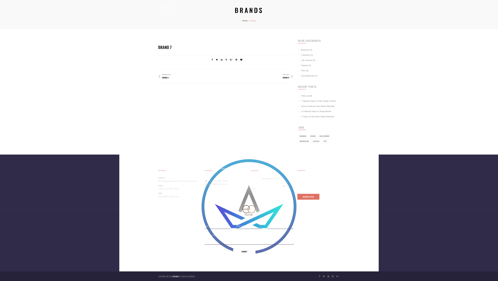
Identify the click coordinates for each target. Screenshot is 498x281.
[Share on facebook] (212, 60)
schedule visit (308, 196)
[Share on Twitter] (217, 60)
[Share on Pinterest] (236, 60)
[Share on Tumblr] (226, 60)
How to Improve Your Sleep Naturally (317, 106)
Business (305, 49)
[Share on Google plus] (231, 60)
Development (325, 136)
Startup (304, 65)
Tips (325, 141)
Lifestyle (316, 141)
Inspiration (304, 141)
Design (313, 136)
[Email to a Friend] (241, 60)
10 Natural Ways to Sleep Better (316, 111)
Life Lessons (306, 60)
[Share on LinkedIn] (222, 60)
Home (245, 20)
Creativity (305, 55)
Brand (253, 20)
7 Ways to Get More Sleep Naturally (317, 116)
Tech (303, 70)
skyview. (176, 276)
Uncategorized (307, 75)
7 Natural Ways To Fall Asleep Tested (318, 101)
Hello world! (306, 95)
